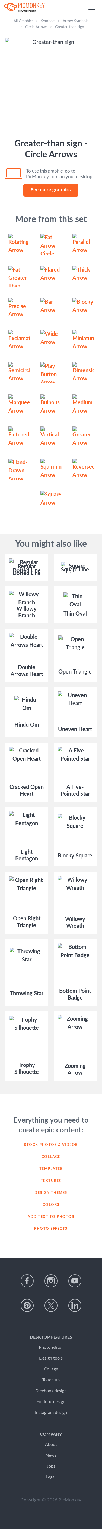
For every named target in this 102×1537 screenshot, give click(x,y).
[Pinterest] (27, 1305)
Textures (51, 1181)
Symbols (48, 21)
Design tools (51, 1358)
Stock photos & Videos (51, 1145)
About (51, 1444)
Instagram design (51, 1412)
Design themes (50, 1193)
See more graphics (51, 189)
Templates (51, 1169)
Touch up (51, 1380)
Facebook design (51, 1391)
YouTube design (51, 1402)
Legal (51, 1477)
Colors (51, 1205)
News (51, 1455)
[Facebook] (27, 1280)
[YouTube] (74, 1280)
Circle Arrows (36, 27)
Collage (51, 1157)
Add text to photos (51, 1217)
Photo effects (51, 1229)
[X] (51, 1305)
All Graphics (23, 21)
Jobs (51, 1466)
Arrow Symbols (75, 21)
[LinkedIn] (74, 1305)
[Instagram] (51, 1280)
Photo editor (51, 1347)
